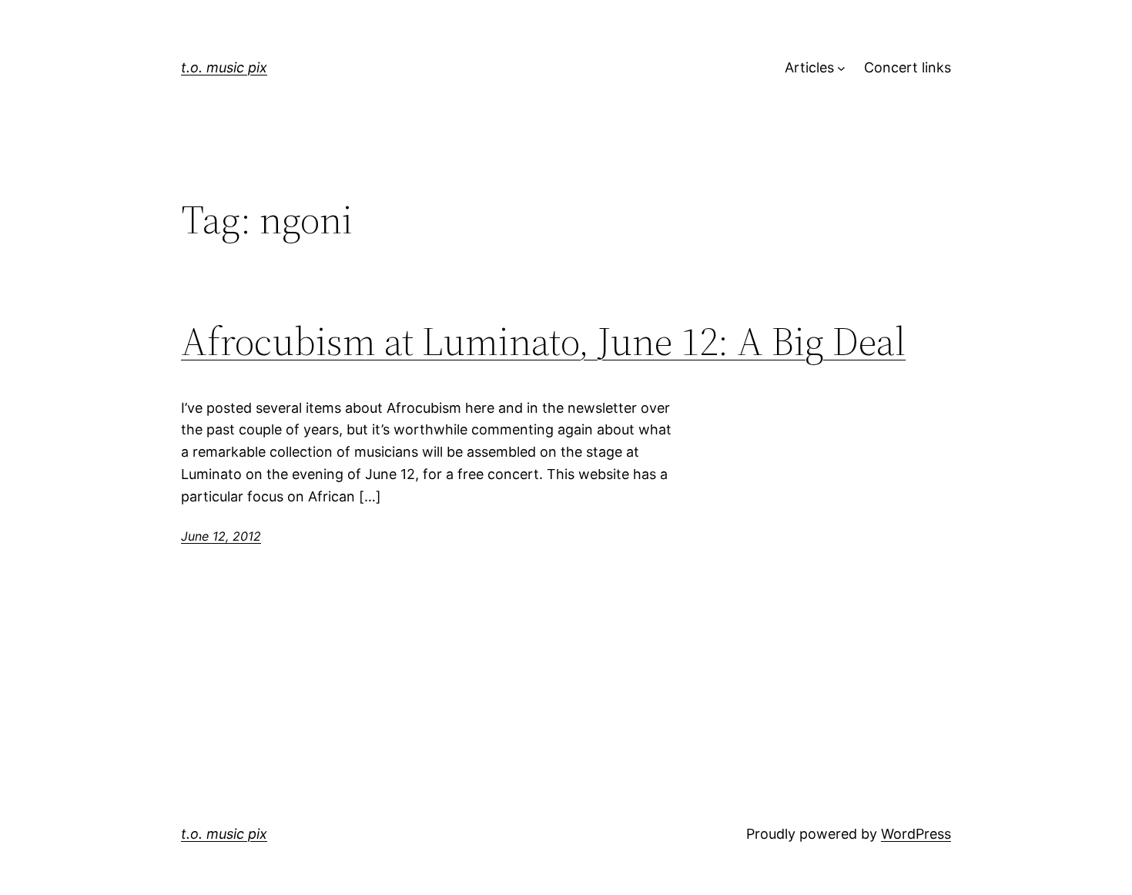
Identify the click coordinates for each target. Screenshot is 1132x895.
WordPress (916, 834)
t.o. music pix (224, 67)
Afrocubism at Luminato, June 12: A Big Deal (543, 341)
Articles (809, 67)
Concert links (907, 67)
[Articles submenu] (841, 68)
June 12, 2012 (221, 536)
